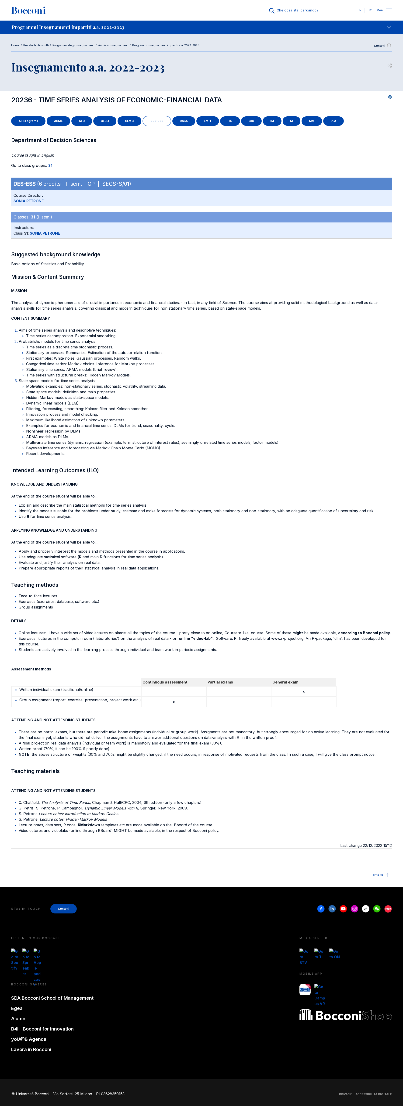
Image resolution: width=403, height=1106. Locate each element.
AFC (82, 121)
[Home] (28, 10)
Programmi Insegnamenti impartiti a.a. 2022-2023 (165, 45)
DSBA (184, 121)
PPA (333, 121)
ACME (58, 121)
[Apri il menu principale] (389, 10)
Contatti (379, 45)
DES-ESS (156, 121)
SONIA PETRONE (29, 201)
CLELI (105, 121)
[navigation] (201, 27)
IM (272, 121)
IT (370, 10)
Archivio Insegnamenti (113, 45)
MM (312, 121)
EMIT (208, 121)
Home (15, 45)
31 (50, 165)
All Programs (28, 121)
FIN (230, 121)
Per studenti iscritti (36, 45)
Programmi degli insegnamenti (73, 45)
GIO (251, 121)
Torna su (377, 875)
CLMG (129, 121)
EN (359, 10)
